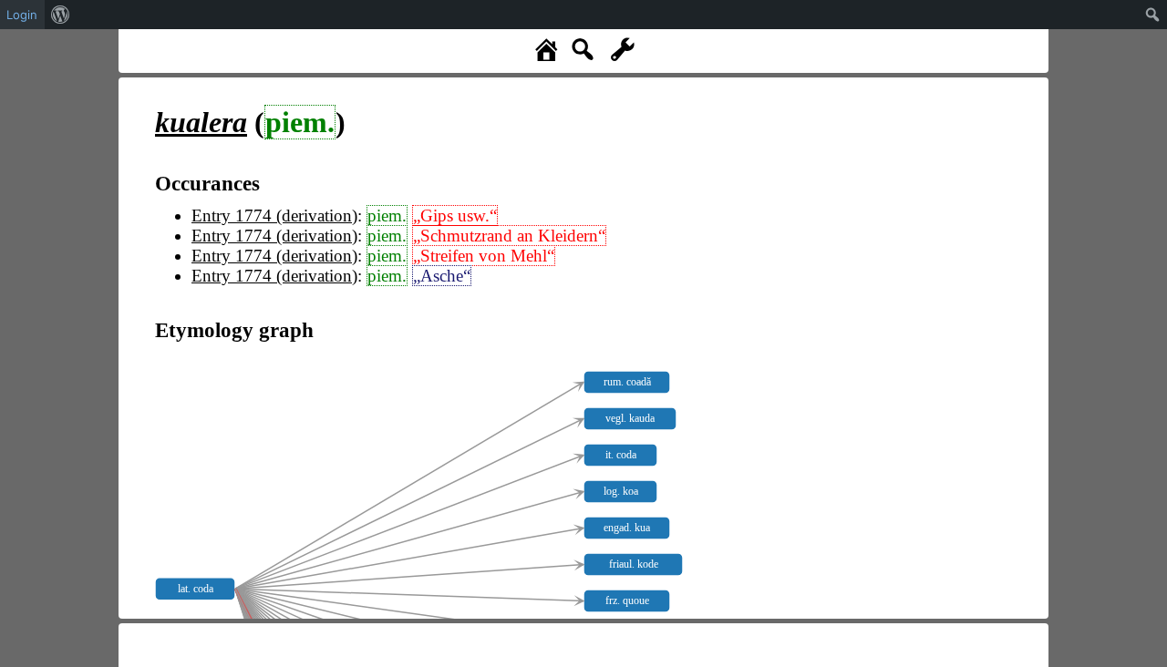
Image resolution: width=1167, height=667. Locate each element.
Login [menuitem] (21, 14)
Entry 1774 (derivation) (274, 215)
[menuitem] (61, 14)
